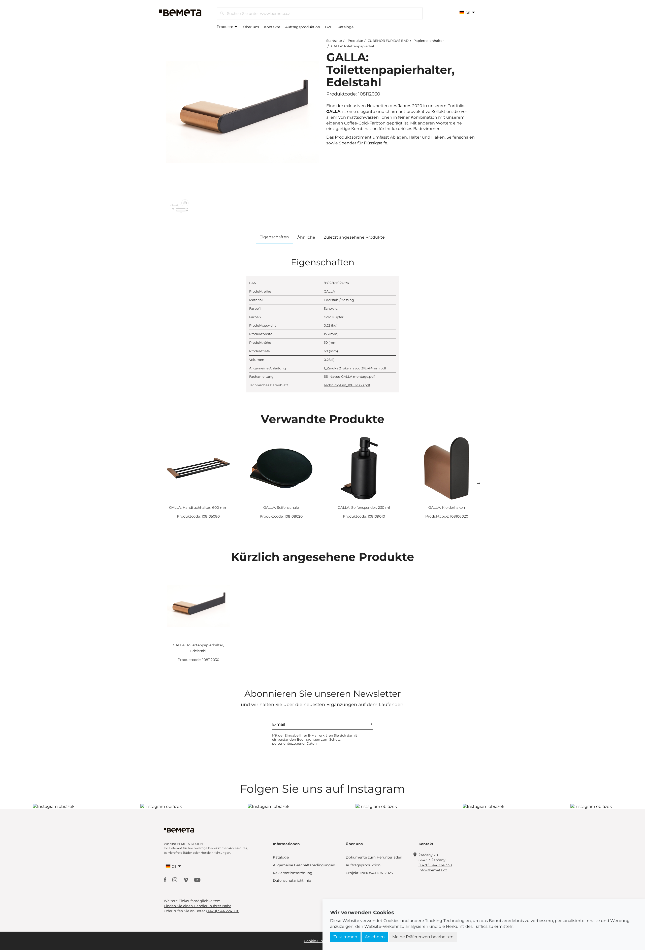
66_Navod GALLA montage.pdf (349, 376)
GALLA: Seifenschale (281, 507)
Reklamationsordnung (292, 873)
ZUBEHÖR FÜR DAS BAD (388, 41)
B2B (329, 27)
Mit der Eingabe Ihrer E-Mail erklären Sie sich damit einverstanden (314, 739)
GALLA (329, 291)
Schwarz (331, 308)
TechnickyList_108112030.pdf (347, 385)
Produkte (225, 26)
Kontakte (272, 27)
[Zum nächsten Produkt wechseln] (479, 484)
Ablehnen (375, 936)
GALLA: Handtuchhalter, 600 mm (198, 507)
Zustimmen (345, 936)
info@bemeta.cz (432, 870)
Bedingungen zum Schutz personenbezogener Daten (306, 741)
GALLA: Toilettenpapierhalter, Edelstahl (363, 46)
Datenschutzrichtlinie (292, 880)
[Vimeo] (186, 879)
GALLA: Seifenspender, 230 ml (364, 507)
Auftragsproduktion (302, 27)
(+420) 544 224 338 (435, 865)
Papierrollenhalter (428, 41)
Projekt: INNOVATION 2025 (369, 873)
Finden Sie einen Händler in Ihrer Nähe (197, 906)
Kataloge (345, 27)
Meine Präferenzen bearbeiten (423, 936)
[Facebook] (165, 879)
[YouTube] (197, 879)
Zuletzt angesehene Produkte (354, 237)
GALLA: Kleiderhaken (446, 507)
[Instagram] (175, 879)
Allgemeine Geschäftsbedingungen (304, 865)
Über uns (251, 27)
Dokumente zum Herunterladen (374, 857)
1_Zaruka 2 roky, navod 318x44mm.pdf (355, 368)
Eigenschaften (274, 237)
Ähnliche (306, 237)
